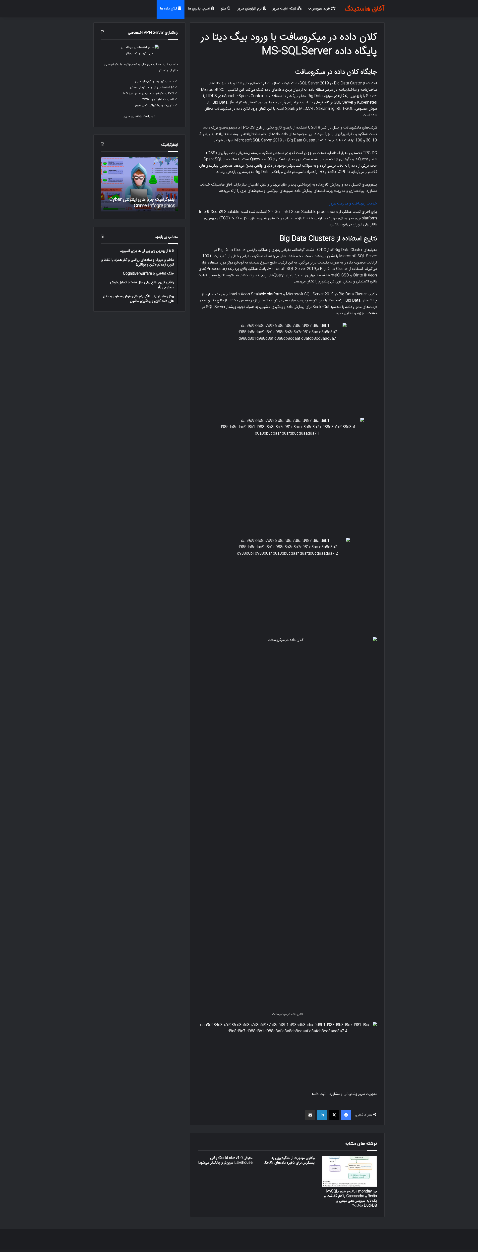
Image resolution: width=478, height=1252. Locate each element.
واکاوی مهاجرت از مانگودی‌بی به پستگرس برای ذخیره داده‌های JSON (289, 1160)
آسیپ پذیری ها (199, 9)
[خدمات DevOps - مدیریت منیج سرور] (364, 8)
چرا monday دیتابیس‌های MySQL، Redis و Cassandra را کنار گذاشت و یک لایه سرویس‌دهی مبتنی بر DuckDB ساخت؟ (350, 1198)
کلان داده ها (169, 9)
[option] (139, 184)
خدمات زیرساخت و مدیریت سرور (353, 203)
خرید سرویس (321, 9)
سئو (224, 9)
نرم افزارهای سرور (250, 9)
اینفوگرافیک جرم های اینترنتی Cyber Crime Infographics (142, 203)
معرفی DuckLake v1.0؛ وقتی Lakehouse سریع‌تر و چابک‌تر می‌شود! (225, 1160)
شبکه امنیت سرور (285, 9)
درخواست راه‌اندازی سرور (139, 116)
